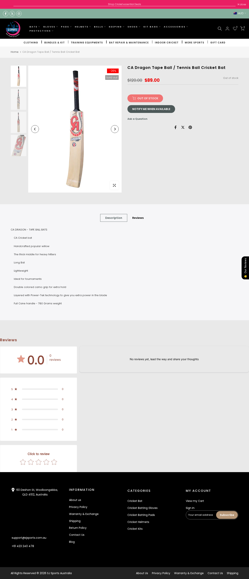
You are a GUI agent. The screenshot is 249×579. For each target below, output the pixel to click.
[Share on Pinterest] (190, 127)
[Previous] (35, 129)
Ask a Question (137, 119)
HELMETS (82, 26)
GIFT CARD (217, 42)
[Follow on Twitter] (12, 13)
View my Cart (195, 501)
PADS (65, 26)
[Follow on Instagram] (19, 13)
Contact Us (76, 535)
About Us (142, 573)
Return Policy (78, 528)
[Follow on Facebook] (5, 13)
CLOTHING (31, 42)
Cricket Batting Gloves (142, 508)
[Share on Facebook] (175, 127)
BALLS (98, 26)
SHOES (133, 26)
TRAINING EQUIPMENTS (87, 42)
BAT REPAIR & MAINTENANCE (129, 42)
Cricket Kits (135, 529)
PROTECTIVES (40, 30)
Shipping (75, 521)
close (8, 4)
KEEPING (115, 26)
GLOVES (49, 26)
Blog (72, 542)
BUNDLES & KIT (54, 42)
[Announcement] (124, 4)
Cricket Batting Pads (141, 515)
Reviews (138, 218)
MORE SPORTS (194, 42)
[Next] (115, 129)
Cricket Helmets (138, 522)
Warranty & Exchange (84, 514)
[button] (38, 388)
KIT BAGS (151, 26)
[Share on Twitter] (183, 127)
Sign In (190, 508)
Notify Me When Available (151, 109)
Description (113, 218)
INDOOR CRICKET (167, 42)
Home (14, 52)
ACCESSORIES (175, 26)
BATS (34, 26)
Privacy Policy (78, 507)
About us (75, 500)
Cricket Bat (134, 501)
